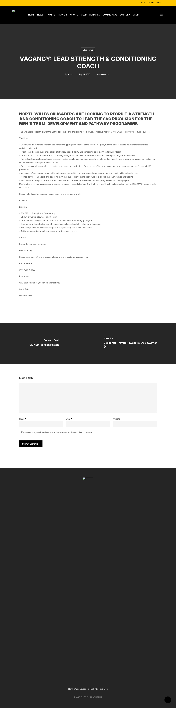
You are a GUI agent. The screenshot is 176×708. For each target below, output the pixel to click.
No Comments (102, 74)
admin (70, 74)
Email (69, 419)
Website (116, 419)
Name (22, 419)
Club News (88, 50)
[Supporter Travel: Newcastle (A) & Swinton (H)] (132, 343)
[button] (162, 14)
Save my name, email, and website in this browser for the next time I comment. (57, 432)
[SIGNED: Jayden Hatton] (44, 343)
